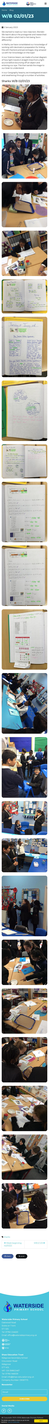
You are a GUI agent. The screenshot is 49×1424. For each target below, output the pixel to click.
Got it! (41, 1421)
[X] (10, 1411)
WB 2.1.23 (38, 1243)
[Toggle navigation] (45, 3)
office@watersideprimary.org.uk (22, 1335)
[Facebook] (4, 1411)
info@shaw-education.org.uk (21, 1377)
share (8, 1256)
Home (4, 10)
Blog (11, 10)
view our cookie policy (13, 1422)
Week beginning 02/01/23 (13, 1244)
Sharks (7, 1237)
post (22, 1256)
